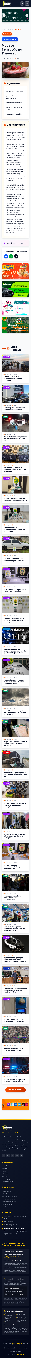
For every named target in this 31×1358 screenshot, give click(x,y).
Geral (5, 1166)
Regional (6, 1168)
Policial (5, 1171)
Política (5, 1176)
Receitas (10, 29)
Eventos (5, 1194)
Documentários (8, 1182)
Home (3, 29)
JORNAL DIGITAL (8, 1204)
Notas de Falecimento (10, 1196)
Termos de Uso (23, 1348)
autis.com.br (20, 1354)
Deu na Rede (7, 1191)
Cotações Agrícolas (9, 1199)
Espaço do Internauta (9, 1202)
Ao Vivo (5, 1207)
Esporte (5, 1174)
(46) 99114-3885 (9, 1221)
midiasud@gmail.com (10, 1225)
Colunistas (6, 1179)
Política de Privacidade (8, 1348)
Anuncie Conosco (15, 1351)
